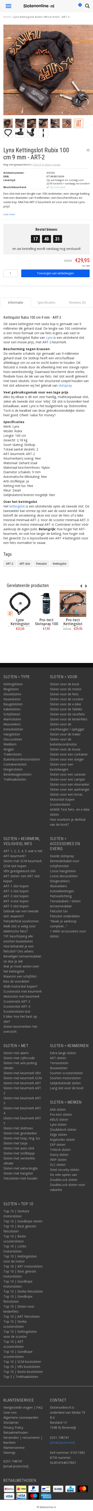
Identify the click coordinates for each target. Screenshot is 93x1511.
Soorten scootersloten (66, 1073)
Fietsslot (41, 564)
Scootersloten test (16, 1011)
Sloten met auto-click (18, 1148)
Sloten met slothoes (18, 1128)
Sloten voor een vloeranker (69, 784)
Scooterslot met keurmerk (22, 991)
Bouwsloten (58, 1068)
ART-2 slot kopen (16, 891)
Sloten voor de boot (64, 684)
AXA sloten (58, 1109)
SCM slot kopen (14, 866)
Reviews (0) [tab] (77, 302)
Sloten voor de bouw (65, 749)
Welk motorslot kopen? (20, 986)
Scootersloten (60, 804)
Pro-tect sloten (61, 1114)
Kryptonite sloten (62, 1139)
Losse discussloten (64, 876)
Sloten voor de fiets (64, 694)
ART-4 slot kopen (16, 901)
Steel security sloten (64, 1169)
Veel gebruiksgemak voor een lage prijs (35, 392)
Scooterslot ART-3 (16, 1001)
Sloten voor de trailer (65, 734)
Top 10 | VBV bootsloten (21, 1366)
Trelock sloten (60, 1149)
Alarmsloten (12, 719)
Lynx (49, 337)
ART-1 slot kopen (16, 886)
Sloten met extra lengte (20, 1168)
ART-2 (9, 564)
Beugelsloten (13, 704)
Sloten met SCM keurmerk (22, 861)
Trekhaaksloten (14, 779)
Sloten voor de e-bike (65, 704)
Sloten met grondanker (20, 1133)
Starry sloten (59, 1154)
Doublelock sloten (63, 1129)
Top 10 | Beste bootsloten (23, 1371)
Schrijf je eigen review (46, 164)
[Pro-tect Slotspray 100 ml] (46, 603)
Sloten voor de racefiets (67, 714)
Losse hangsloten (63, 871)
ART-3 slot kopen (16, 896)
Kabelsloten (12, 709)
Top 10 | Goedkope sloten (22, 1221)
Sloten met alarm (16, 1053)
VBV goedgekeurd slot (19, 871)
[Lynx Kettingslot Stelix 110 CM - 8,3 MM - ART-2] (20, 603)
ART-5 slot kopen (16, 906)
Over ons (10, 1412)
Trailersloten (12, 754)
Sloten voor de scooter (67, 699)
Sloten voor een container (69, 754)
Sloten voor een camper (67, 779)
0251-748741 (13, 1461)
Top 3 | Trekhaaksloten (20, 1376)
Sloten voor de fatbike (66, 709)
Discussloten (12, 739)
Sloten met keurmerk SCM (22, 1078)
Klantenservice (14, 1447)
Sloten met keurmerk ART (22, 1083)
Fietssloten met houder (20, 1178)
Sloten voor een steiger (67, 759)
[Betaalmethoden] (9, 1488)
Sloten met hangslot (18, 1173)
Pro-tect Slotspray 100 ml (46, 624)
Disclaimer (11, 1422)
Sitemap (9, 1452)
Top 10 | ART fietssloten (21, 1316)
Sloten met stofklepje (19, 1153)
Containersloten (15, 764)
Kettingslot (59, 564)
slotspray (65, 385)
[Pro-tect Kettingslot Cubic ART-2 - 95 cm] (73, 603)
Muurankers (12, 724)
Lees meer (9, 214)
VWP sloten (58, 1159)
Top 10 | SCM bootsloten (22, 1361)
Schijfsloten (11, 714)
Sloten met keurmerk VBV (22, 1073)
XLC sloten (57, 1164)
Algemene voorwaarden (20, 1417)
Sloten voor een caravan (68, 774)
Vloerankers (58, 886)
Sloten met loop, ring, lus (21, 1138)
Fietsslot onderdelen (65, 916)
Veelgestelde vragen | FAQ (23, 1407)
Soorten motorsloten (65, 1078)
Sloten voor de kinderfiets (68, 719)
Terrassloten (59, 1063)
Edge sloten (58, 1134)
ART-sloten (58, 1058)
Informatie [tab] (15, 302)
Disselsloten (12, 694)
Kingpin (8, 749)
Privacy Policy (13, 1427)
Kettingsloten (13, 684)
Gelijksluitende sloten (65, 1083)
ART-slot (24, 564)
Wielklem (9, 744)
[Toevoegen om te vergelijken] (88, 150)
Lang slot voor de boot (67, 1088)
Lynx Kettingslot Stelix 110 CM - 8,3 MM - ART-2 (20, 626)
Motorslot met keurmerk (21, 996)
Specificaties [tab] (46, 302)
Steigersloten (13, 769)
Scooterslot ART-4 (16, 1006)
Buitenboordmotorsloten (21, 759)
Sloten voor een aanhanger (70, 789)
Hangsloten (11, 734)
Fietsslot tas (59, 911)
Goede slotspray (62, 856)
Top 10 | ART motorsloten (23, 1266)
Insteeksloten (13, 729)
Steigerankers (60, 881)
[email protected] (62, 1442)
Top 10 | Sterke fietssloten (23, 1291)
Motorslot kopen (62, 799)
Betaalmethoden (15, 1432)
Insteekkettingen (62, 891)
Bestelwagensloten (17, 774)
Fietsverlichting (61, 896)
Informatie (20, 639)
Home (7, 16)
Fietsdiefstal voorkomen (21, 921)
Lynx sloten (58, 1124)
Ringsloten (11, 689)
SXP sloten (57, 1144)
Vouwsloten (12, 699)
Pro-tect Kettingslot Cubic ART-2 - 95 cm (73, 626)
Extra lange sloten (63, 1053)
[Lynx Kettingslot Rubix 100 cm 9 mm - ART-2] (48, 71)
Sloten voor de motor (65, 689)
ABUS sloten (59, 1119)
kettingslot (17, 506)
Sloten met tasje (15, 1143)
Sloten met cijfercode (19, 1058)
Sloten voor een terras (66, 794)
